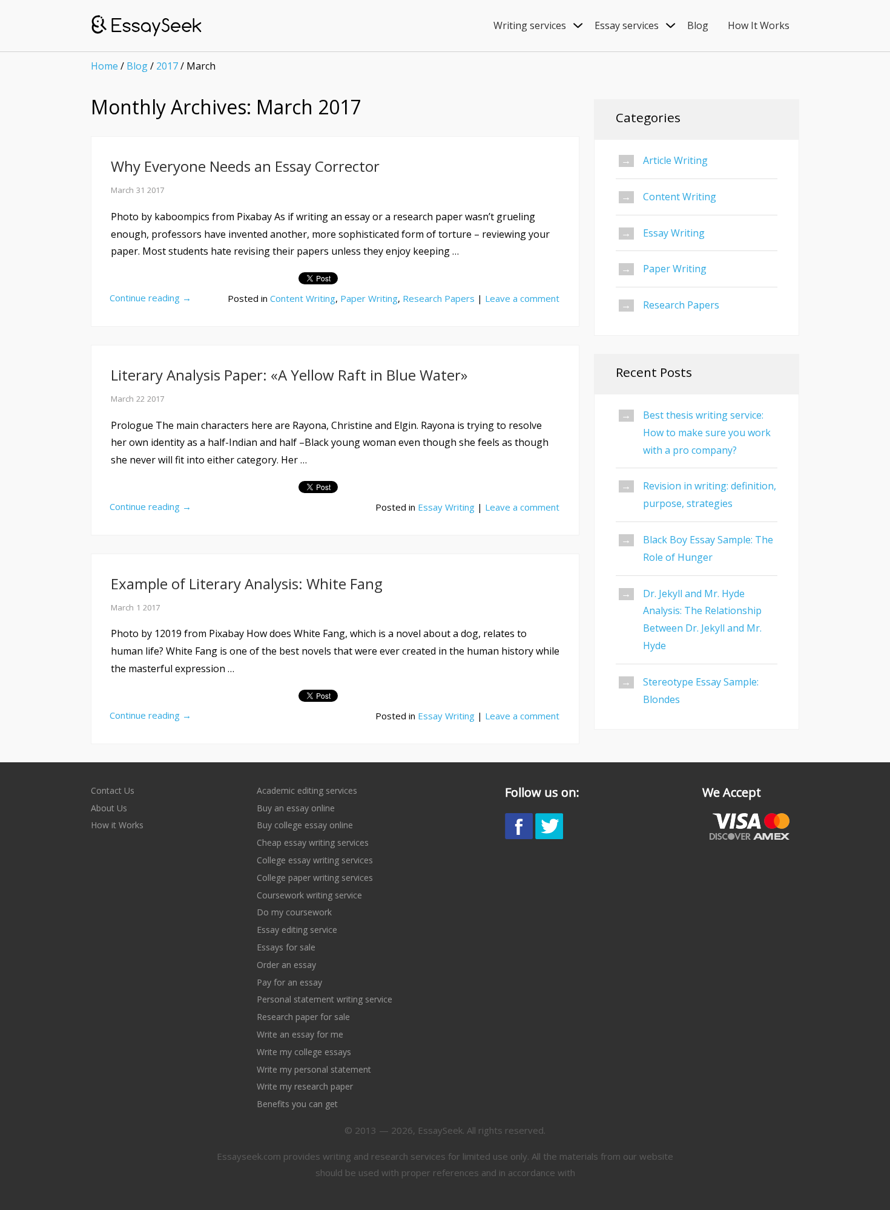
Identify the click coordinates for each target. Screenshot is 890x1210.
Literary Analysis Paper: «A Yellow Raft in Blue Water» (289, 375)
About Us (109, 808)
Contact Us (112, 790)
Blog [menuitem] (697, 25)
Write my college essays (304, 1052)
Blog (137, 66)
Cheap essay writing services (313, 842)
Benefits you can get (297, 1104)
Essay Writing (446, 507)
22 (140, 398)
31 (140, 190)
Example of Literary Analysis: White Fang (247, 584)
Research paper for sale (303, 1016)
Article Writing (675, 160)
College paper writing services (315, 877)
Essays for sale (286, 947)
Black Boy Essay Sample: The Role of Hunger (708, 548)
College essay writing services (315, 860)
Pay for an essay (289, 982)
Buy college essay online (305, 825)
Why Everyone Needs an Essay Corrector (245, 166)
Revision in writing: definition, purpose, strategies (709, 494)
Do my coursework (294, 912)
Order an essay (286, 964)
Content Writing (302, 298)
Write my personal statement (314, 1069)
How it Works (117, 825)
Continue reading (150, 298)
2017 (167, 66)
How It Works (758, 25)
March (122, 190)
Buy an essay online (296, 808)
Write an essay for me (300, 1034)
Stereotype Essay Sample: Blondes (701, 690)
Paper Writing (369, 298)
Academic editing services (307, 790)
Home (104, 66)
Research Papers (439, 298)
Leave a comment (522, 298)
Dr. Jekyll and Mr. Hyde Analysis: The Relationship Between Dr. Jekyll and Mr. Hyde (702, 619)
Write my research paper (305, 1086)
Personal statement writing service (324, 999)
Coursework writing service (309, 895)
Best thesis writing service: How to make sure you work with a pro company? (707, 432)
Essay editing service (297, 929)
